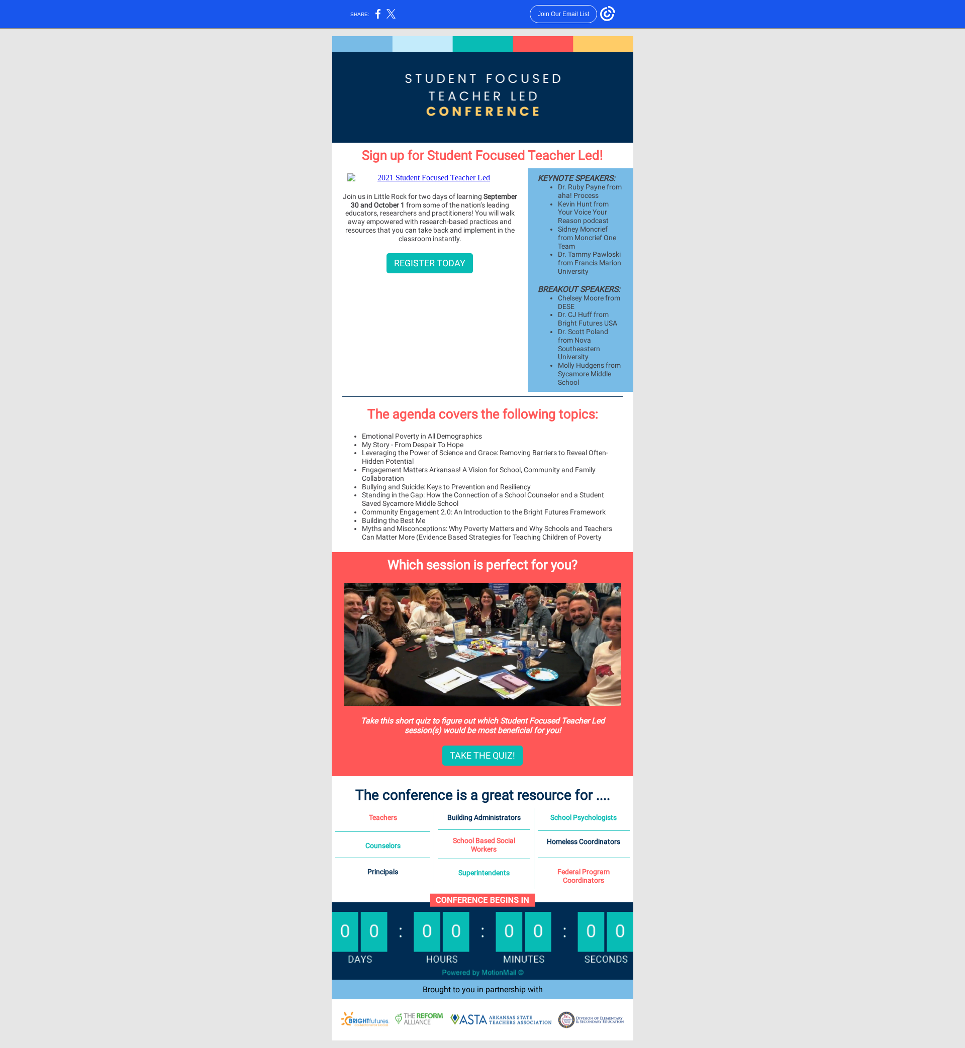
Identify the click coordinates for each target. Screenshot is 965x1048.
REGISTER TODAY (429, 263)
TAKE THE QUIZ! (482, 755)
